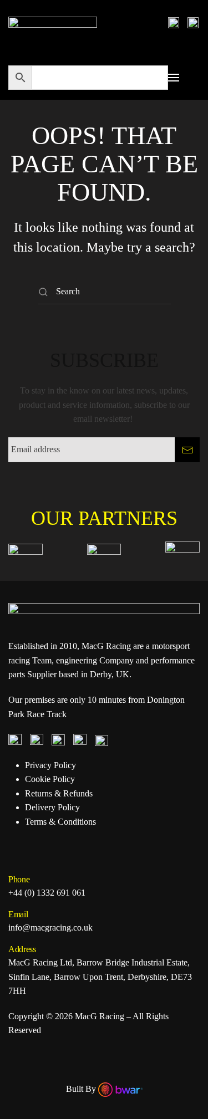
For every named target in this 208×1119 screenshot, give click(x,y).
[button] (173, 77)
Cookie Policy (50, 779)
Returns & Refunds (59, 793)
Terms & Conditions (60, 821)
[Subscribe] (187, 449)
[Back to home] (52, 22)
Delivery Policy (52, 807)
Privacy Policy (50, 765)
